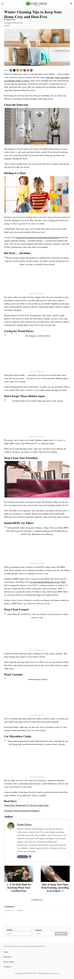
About (6, 952)
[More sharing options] (31, 70)
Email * (39, 930)
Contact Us (7, 966)
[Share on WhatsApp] (21, 70)
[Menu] (2, 4)
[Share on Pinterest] (24, 70)
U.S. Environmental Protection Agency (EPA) (47, 582)
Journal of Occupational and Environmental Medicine (37, 237)
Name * (10, 930)
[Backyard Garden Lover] (37, 4)
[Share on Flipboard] (28, 70)
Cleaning (6, 25)
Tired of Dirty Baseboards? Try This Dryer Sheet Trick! (26, 805)
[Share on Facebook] (11, 70)
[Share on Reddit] (17, 70)
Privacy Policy (9, 962)
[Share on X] (14, 70)
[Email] (30, 856)
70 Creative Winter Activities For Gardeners (22, 810)
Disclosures (8, 957)
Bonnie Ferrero (10, 19)
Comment (9, 906)
